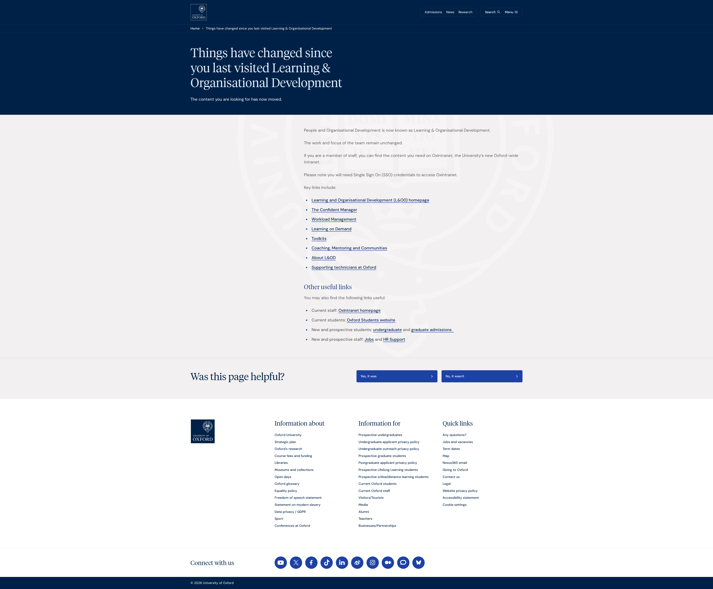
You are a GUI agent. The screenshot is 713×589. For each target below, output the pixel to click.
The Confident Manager (334, 209)
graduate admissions (432, 329)
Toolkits (319, 238)
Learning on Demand (331, 229)
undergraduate (387, 329)
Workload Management (334, 219)
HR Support (394, 339)
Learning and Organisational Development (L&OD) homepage (370, 200)
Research (465, 12)
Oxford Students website (371, 320)
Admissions (433, 12)
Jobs (369, 339)
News (450, 12)
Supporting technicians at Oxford (344, 267)
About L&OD (324, 257)
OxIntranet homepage (359, 310)
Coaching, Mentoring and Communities (349, 248)
